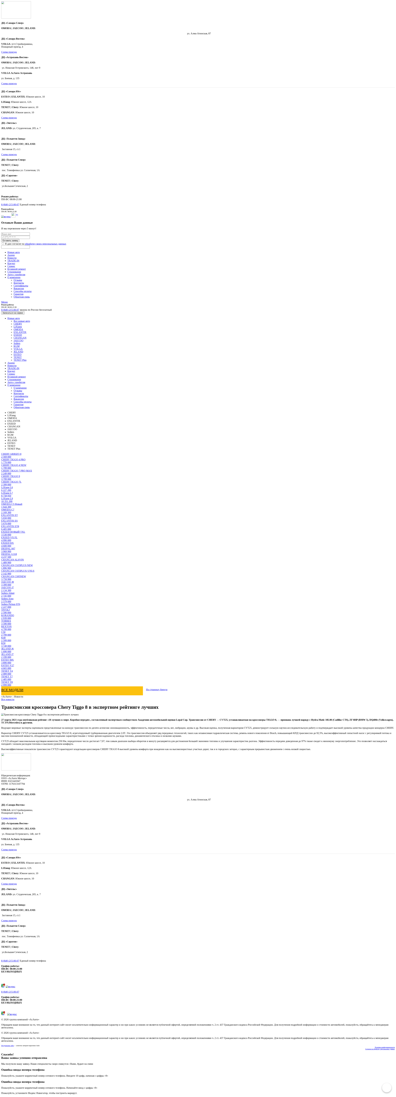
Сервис (11, 266)
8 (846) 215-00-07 (10, 204)
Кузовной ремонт (16, 269)
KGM (16, 346)
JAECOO (18, 340)
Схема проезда (9, 52)
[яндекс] (6, 216)
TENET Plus (20, 360)
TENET (18, 357)
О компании (13, 277)
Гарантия (18, 294)
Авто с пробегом (16, 274)
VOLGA (18, 349)
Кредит (11, 263)
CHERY (18, 324)
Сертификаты (21, 285)
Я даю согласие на (35, 243)
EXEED (18, 335)
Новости (12, 258)
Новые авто (13, 252)
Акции (11, 255)
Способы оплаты (23, 291)
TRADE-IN (13, 260)
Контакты (19, 283)
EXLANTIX (20, 332)
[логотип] (16, 17)
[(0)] (13, 216)
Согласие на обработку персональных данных (380, 1049)
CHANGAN (20, 337)
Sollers (17, 343)
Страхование (14, 271)
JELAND (18, 351)
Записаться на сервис (12, 313)
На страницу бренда (156, 689)
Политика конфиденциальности (385, 1047)
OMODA (18, 329)
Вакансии (19, 288)
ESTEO (18, 354)
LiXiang (18, 326)
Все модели (12, 690)
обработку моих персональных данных (45, 243)
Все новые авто (22, 321)
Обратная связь (22, 297)
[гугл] (3, 986)
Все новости (7, 699)
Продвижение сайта (7, 1045)
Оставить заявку (10, 240)
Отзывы (18, 280)
